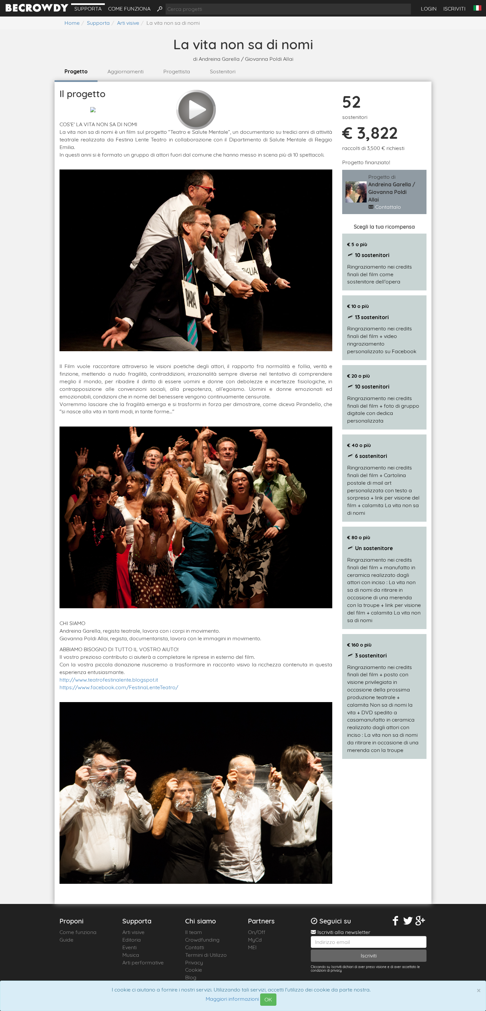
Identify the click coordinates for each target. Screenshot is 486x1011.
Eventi (129, 947)
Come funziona (129, 8)
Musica (130, 955)
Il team (193, 932)
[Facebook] (395, 921)
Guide (66, 939)
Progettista (176, 71)
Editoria (131, 939)
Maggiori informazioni (232, 999)
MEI (252, 947)
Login (429, 8)
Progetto (76, 71)
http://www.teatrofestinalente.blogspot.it (109, 679)
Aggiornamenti (125, 71)
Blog (190, 977)
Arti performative (143, 962)
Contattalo (388, 207)
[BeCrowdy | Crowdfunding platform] (37, 10)
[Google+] (420, 921)
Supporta (87, 8)
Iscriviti (454, 8)
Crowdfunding (202, 939)
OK (268, 999)
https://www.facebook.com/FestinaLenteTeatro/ (119, 687)
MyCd (255, 939)
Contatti (194, 947)
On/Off (256, 932)
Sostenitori (222, 71)
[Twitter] (408, 921)
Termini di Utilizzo (206, 955)
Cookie (193, 969)
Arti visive (133, 932)
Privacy (194, 962)
